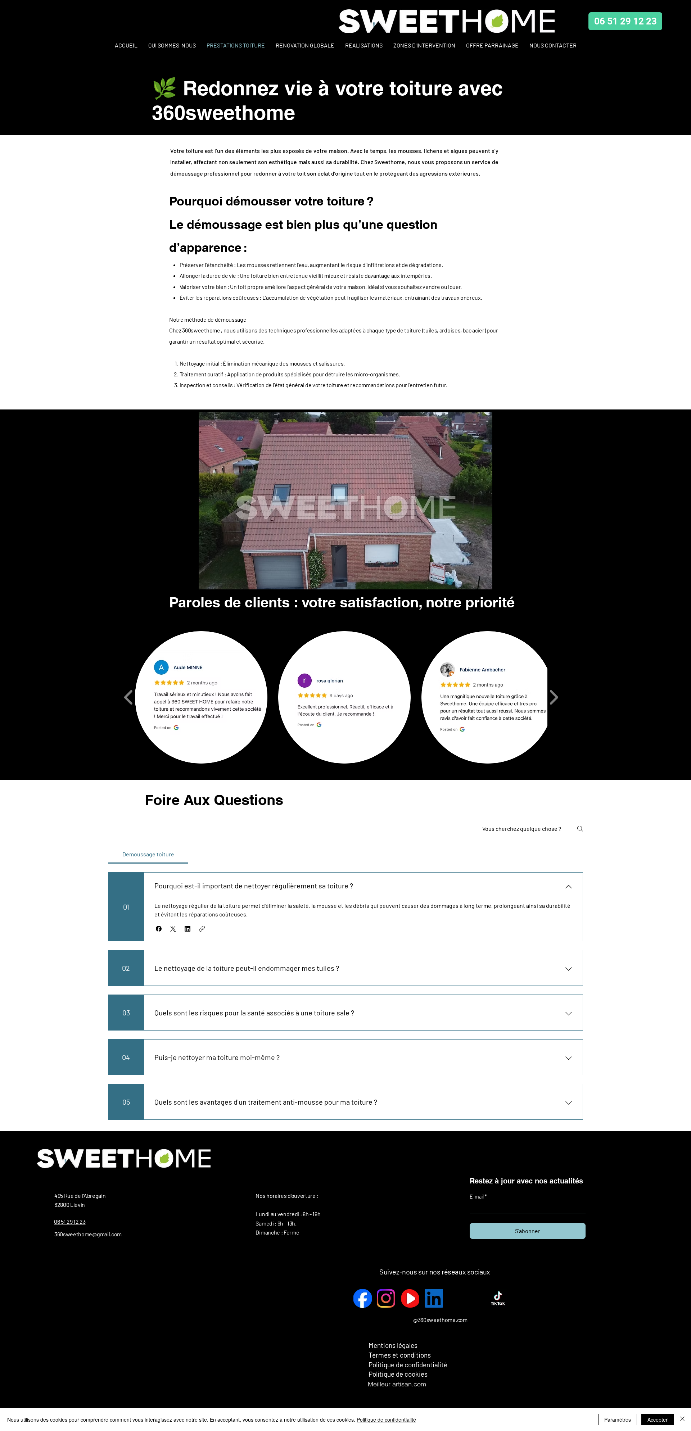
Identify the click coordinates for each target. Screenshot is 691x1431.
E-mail (477, 1196)
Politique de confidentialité (386, 1419)
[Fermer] (682, 1419)
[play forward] (554, 697)
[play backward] (129, 697)
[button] (345, 507)
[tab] (148, 854)
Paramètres (617, 1419)
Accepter (657, 1419)
